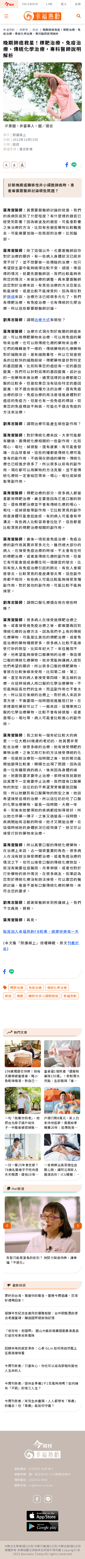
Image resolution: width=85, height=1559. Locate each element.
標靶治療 (16, 987)
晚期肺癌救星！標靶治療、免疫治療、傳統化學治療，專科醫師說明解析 (42, 32)
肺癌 (11, 296)
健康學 (23, 30)
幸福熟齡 (9, 30)
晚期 (20, 995)
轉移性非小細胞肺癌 (43, 995)
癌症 (35, 30)
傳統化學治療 (57, 987)
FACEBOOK (30, 4)
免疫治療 (35, 987)
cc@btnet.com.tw (41, 1485)
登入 (64, 4)
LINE (49, 4)
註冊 (78, 4)
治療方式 (42, 319)
